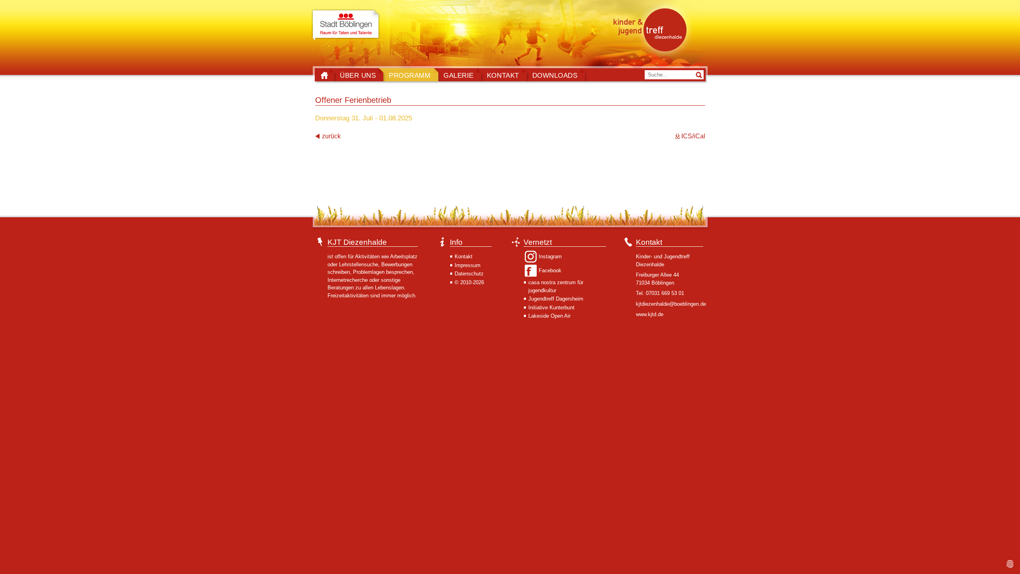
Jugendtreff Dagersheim (555, 299)
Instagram (550, 256)
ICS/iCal (693, 136)
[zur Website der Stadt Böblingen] (345, 25)
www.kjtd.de (649, 314)
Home (324, 75)
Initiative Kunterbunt (551, 308)
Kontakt (503, 75)
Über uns (358, 75)
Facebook (550, 270)
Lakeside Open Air (549, 316)
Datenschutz (469, 274)
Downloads (555, 75)
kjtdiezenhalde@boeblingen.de (671, 304)
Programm (409, 75)
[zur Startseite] (652, 29)
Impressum (468, 265)
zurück (331, 136)
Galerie (458, 75)
